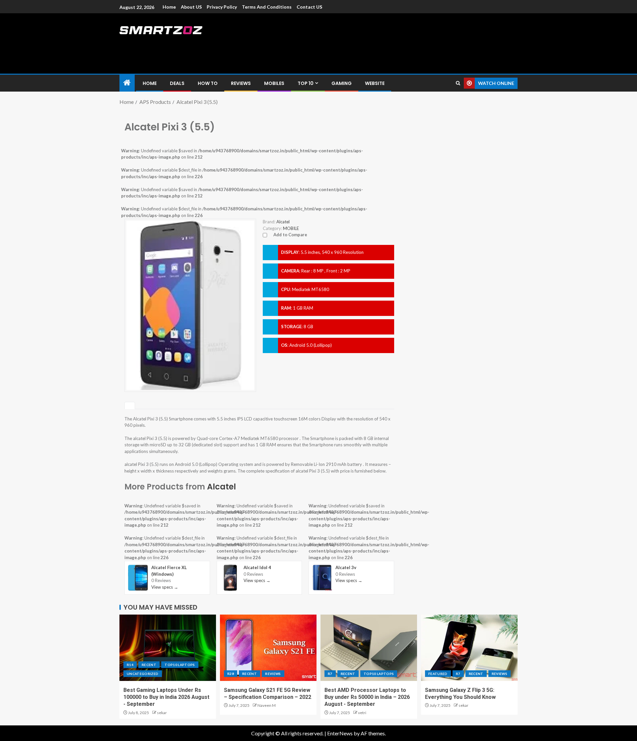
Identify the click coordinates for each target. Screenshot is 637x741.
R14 (130, 665)
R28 (230, 674)
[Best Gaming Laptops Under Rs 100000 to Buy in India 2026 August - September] (167, 648)
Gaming (341, 83)
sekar (162, 712)
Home (169, 7)
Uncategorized (143, 674)
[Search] (458, 83)
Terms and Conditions (267, 7)
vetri (362, 712)
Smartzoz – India (193, 44)
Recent (149, 665)
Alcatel (221, 486)
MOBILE (291, 228)
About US (191, 7)
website (375, 83)
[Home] (127, 83)
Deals (177, 83)
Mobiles (274, 83)
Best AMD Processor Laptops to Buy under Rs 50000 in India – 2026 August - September (367, 697)
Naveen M (266, 705)
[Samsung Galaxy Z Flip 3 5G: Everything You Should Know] (469, 648)
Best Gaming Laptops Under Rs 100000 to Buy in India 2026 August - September (166, 697)
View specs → (164, 587)
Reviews (241, 83)
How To (208, 83)
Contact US (309, 7)
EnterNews (340, 733)
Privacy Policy (222, 7)
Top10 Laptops (180, 665)
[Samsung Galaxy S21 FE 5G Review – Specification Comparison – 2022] (268, 648)
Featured (438, 674)
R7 (330, 674)
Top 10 (306, 83)
